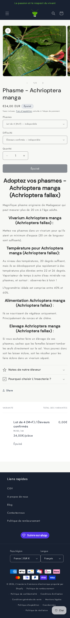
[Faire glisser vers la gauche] (27, 83)
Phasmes (7, 117)
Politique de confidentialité (24, 593)
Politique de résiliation (37, 610)
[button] (7, 13)
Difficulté (7, 132)
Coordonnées (49, 605)
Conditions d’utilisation (52, 593)
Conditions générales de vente (27, 599)
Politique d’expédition (28, 605)
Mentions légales (53, 599)
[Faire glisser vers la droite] (43, 83)
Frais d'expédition (24, 111)
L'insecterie (20, 584)
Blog (9, 504)
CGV (10, 488)
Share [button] (9, 390)
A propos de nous (17, 496)
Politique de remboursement (23, 521)
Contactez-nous (16, 512)
